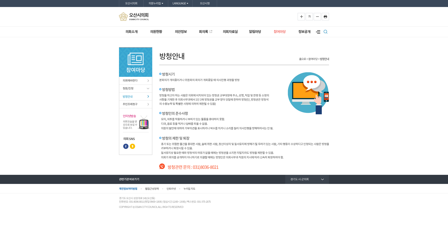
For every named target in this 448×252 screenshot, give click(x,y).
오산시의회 (131, 3)
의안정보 (181, 32)
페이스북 (125, 146)
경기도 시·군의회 (299, 179)
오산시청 (205, 3)
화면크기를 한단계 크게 (301, 16)
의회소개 (131, 32)
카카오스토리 (132, 146)
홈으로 (302, 59)
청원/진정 (128, 88)
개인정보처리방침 (128, 188)
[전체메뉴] (317, 32)
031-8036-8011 (136, 201)
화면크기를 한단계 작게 (317, 16)
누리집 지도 (189, 188)
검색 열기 (325, 31)
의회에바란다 (130, 80)
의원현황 (156, 32)
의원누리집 (155, 3)
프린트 (325, 16)
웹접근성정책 (152, 188)
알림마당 (255, 32)
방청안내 (127, 96)
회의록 (204, 32)
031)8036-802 (204, 167)
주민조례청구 (130, 104)
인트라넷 (171, 188)
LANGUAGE (179, 3)
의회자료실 (230, 32)
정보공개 (304, 32)
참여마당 (280, 32)
